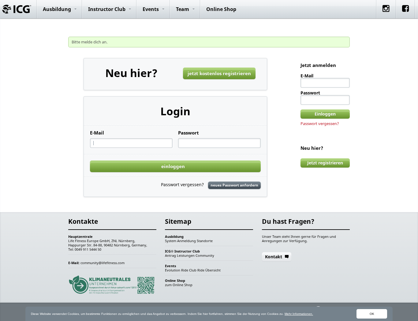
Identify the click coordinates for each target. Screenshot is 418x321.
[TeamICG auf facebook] (405, 14)
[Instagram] (385, 14)
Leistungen (186, 255)
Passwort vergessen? (319, 123)
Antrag (170, 255)
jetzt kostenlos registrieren (219, 73)
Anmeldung (186, 240)
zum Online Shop (178, 284)
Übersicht (213, 270)
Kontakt (273, 257)
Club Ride (196, 270)
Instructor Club (106, 9)
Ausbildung (57, 9)
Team (182, 9)
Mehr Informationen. (299, 313)
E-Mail (97, 133)
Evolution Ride (176, 270)
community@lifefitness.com (102, 262)
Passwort (188, 133)
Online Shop (221, 9)
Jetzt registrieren (325, 163)
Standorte (205, 240)
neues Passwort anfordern (234, 185)
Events (151, 9)
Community (205, 255)
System (170, 240)
